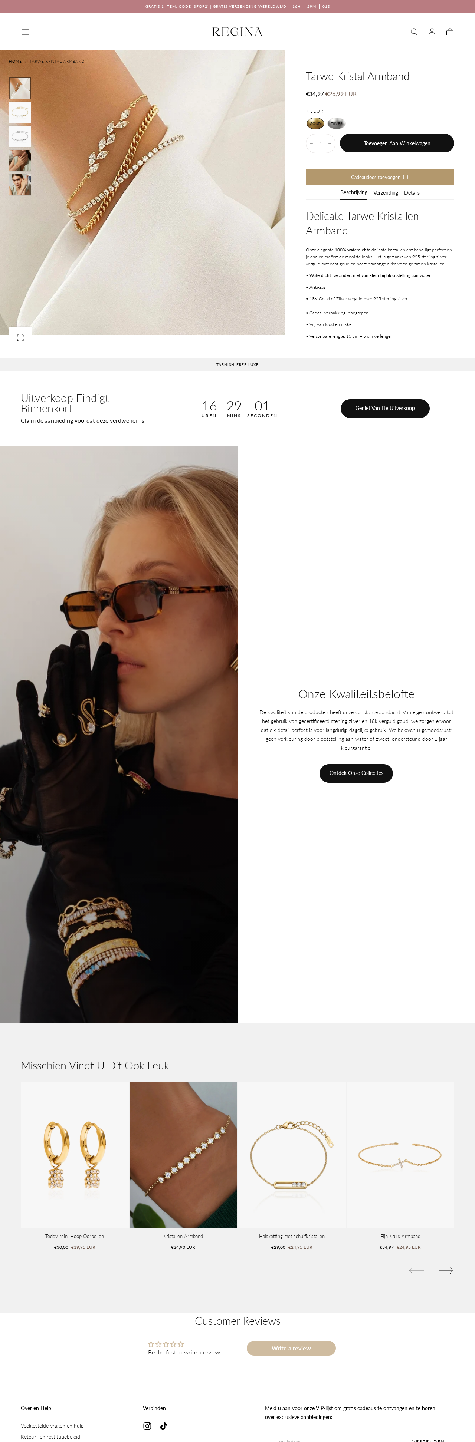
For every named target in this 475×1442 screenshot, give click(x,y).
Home (15, 61)
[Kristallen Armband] (184, 1155)
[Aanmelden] (432, 31)
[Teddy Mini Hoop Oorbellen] (75, 1155)
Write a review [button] (291, 1348)
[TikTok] (163, 1426)
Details (412, 193)
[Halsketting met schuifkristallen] (292, 1155)
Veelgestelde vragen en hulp (52, 1425)
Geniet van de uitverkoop (385, 408)
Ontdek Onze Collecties (356, 773)
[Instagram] (147, 1426)
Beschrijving (353, 192)
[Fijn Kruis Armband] (401, 1155)
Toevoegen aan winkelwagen (397, 143)
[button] (25, 31)
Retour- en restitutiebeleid (50, 1436)
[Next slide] (446, 1270)
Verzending (385, 193)
